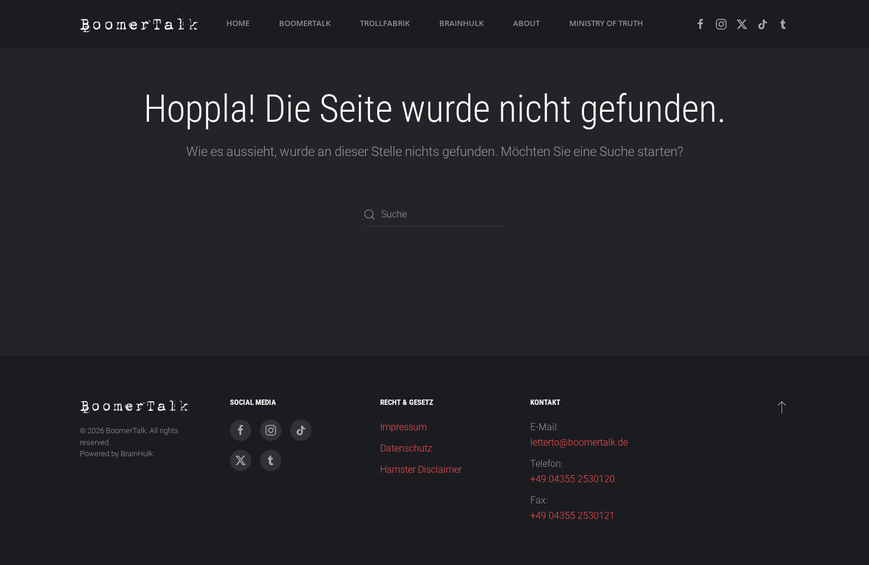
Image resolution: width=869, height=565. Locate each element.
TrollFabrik (385, 23)
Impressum (403, 427)
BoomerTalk (304, 23)
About (526, 23)
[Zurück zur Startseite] (139, 23)
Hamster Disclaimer (421, 469)
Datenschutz (406, 448)
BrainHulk (461, 23)
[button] (781, 406)
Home (237, 23)
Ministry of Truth (606, 23)
